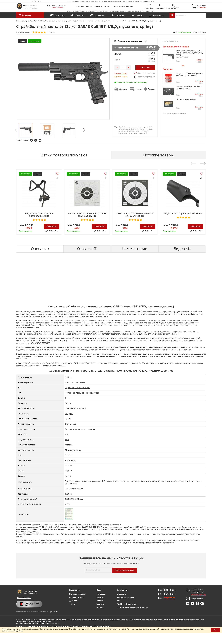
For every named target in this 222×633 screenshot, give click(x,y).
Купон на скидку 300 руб (186, 99)
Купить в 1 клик (120, 73)
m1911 (121, 131)
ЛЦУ (127, 131)
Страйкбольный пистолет (77, 387)
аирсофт (145, 127)
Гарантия (151, 89)
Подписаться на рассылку (124, 570)
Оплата (89, 6)
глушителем (123, 133)
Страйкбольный (124, 127)
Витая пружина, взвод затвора (80, 429)
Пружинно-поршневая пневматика (82, 393)
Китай (68, 476)
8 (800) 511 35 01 (59, 5)
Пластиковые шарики (75, 408)
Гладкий (69, 413)
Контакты (98, 6)
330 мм (68, 465)
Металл (68, 445)
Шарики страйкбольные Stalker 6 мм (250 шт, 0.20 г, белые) (189, 74)
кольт (142, 129)
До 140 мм (70, 460)
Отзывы (107, 6)
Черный (69, 455)
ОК (215, 630)
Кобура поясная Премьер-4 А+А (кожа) (183, 213)
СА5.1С (133, 129)
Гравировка (121, 594)
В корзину (51, 226)
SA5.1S (127, 129)
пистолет (134, 127)
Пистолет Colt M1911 (75, 382)
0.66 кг (68, 471)
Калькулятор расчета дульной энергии (132, 607)
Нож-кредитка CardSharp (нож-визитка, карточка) (188, 87)
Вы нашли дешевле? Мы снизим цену (132, 82)
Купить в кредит (120, 76)
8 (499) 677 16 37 (197, 592)
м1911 (151, 129)
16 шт (67, 419)
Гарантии (100, 604)
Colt (138, 129)
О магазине (101, 594)
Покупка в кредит (76, 597)
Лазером (137, 131)
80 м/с (68, 403)
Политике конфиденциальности (101, 626)
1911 (146, 129)
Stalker (151, 127)
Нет (67, 434)
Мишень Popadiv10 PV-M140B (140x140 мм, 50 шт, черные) (135, 214)
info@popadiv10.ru (197, 599)
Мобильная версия (24, 598)
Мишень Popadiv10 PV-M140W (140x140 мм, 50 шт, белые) (87, 214)
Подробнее (18, 631)
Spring (130, 133)
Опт (118, 601)
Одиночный (70, 424)
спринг (135, 133)
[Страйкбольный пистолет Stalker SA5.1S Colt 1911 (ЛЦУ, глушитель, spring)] (26, 130)
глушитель (145, 131)
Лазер (131, 131)
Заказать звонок (57, 7)
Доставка (80, 6)
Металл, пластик (73, 450)
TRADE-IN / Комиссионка (123, 6)
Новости (99, 597)
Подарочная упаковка (125, 597)
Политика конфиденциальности (27, 612)
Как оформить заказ (77, 594)
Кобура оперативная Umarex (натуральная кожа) (39, 214)
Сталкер (122, 129)
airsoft (140, 127)
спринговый (143, 133)
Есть (67, 439)
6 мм (67, 398)
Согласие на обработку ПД (49, 612)
